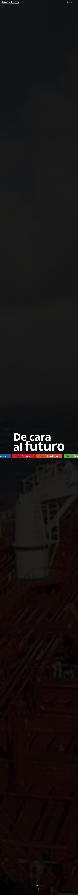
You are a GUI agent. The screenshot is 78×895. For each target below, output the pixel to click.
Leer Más (38, 886)
